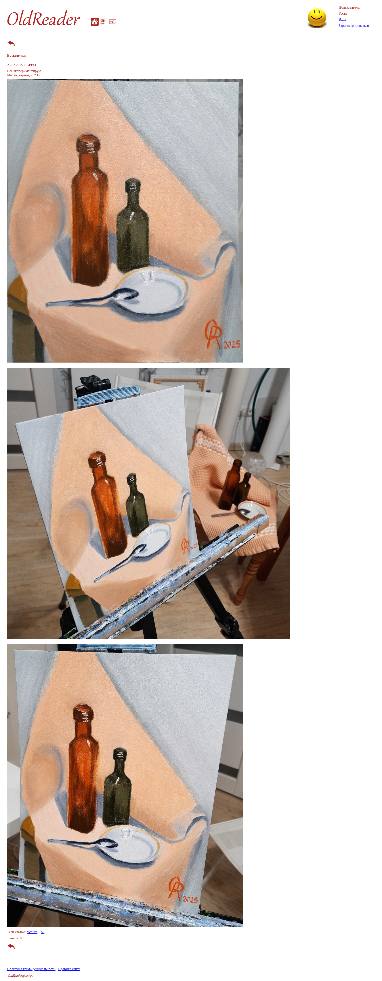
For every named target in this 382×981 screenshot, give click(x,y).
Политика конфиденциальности (31, 969)
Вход (342, 19)
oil (42, 932)
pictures (32, 932)
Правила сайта (69, 969)
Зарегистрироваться (354, 25)
